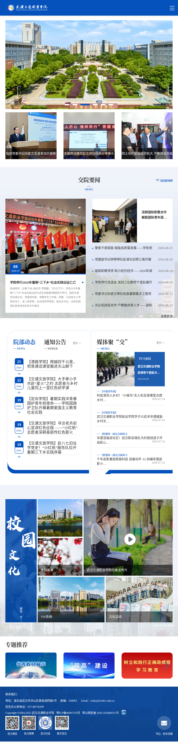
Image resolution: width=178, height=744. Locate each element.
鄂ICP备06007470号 (68, 712)
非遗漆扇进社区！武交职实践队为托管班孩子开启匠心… (130, 438)
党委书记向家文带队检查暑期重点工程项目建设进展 (121, 296)
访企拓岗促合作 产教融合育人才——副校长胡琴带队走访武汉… (122, 307)
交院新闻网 (166, 180)
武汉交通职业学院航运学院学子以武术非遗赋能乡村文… (130, 417)
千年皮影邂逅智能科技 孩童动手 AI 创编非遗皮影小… (129, 459)
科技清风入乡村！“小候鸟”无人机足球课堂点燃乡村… (129, 396)
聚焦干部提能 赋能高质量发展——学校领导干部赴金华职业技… (122, 250)
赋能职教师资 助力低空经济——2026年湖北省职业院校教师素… (122, 273)
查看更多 (167, 316)
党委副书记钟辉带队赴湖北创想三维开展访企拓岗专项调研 (121, 261)
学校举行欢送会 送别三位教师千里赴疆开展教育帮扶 (122, 284)
